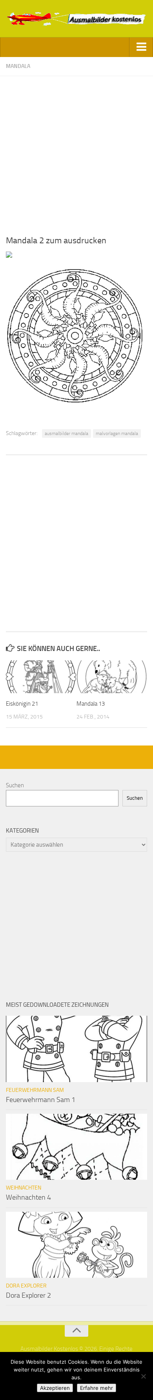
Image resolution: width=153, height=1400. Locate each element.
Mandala (18, 66)
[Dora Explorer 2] (76, 1245)
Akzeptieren (55, 1388)
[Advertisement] (76, 152)
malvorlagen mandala (117, 433)
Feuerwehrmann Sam (35, 1090)
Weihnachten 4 (28, 1197)
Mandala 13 (90, 703)
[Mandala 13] (111, 676)
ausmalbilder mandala (66, 433)
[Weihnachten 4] (76, 1147)
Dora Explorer (26, 1285)
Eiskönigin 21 (22, 703)
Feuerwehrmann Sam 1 (40, 1099)
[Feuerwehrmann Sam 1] (76, 1049)
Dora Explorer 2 (28, 1295)
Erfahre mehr (96, 1388)
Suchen (15, 785)
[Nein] (143, 1376)
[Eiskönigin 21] (41, 676)
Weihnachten (23, 1187)
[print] (9, 255)
